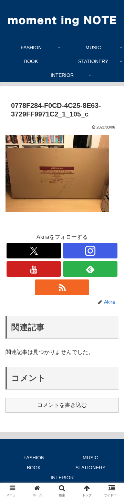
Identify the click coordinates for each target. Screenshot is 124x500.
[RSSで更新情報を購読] (62, 287)
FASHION (33, 457)
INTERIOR (62, 477)
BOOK (34, 467)
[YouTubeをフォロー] (34, 269)
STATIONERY (90, 467)
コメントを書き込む (62, 405)
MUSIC (90, 457)
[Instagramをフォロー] (90, 250)
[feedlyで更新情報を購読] (90, 269)
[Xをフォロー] (34, 250)
